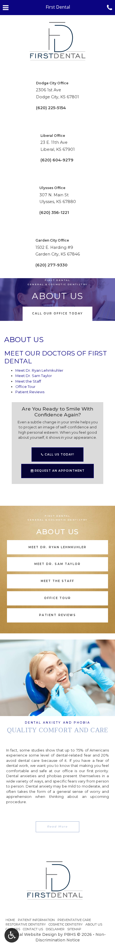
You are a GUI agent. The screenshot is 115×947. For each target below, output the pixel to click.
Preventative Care (74, 920)
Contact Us (33, 929)
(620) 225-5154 (51, 107)
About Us (93, 924)
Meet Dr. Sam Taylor (33, 375)
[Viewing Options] (11, 935)
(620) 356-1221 (54, 212)
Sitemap (74, 929)
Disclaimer (55, 929)
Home (10, 920)
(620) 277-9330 (51, 265)
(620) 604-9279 (56, 160)
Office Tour (25, 386)
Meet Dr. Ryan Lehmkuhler (39, 370)
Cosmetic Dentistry (66, 924)
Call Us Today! (59, 454)
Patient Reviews (29, 392)
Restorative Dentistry (26, 924)
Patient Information (36, 920)
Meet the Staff (28, 381)
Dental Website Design (33, 934)
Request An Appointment (59, 471)
